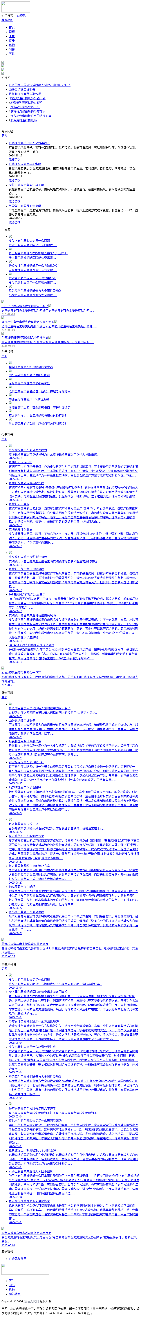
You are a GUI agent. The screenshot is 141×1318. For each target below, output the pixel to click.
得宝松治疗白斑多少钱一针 (28, 98)
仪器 (12, 40)
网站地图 (15, 1294)
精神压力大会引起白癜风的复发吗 (31, 367)
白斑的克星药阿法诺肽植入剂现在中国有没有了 (39, 85)
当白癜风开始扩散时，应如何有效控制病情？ (38, 423)
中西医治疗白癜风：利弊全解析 (29, 399)
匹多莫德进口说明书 (22, 89)
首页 (12, 27)
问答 (12, 49)
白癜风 (21, 15)
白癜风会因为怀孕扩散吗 (25, 164)
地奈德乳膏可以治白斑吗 (26, 102)
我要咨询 (15, 159)
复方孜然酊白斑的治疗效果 (28, 111)
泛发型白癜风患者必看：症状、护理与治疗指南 (39, 391)
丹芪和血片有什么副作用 (25, 93)
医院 (12, 53)
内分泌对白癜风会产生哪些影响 (29, 375)
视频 (12, 31)
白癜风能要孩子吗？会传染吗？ (29, 143)
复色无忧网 (31, 1301)
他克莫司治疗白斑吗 (23, 120)
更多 (4, 135)
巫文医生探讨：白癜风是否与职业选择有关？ (38, 415)
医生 (12, 36)
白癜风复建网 (17, 1258)
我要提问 (7, 20)
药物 (12, 45)
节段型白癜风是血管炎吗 (25, 205)
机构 (12, 1289)
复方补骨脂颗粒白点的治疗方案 (30, 116)
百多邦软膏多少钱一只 (25, 107)
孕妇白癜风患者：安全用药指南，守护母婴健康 (39, 407)
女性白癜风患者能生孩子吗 (26, 185)
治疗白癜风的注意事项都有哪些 (29, 383)
